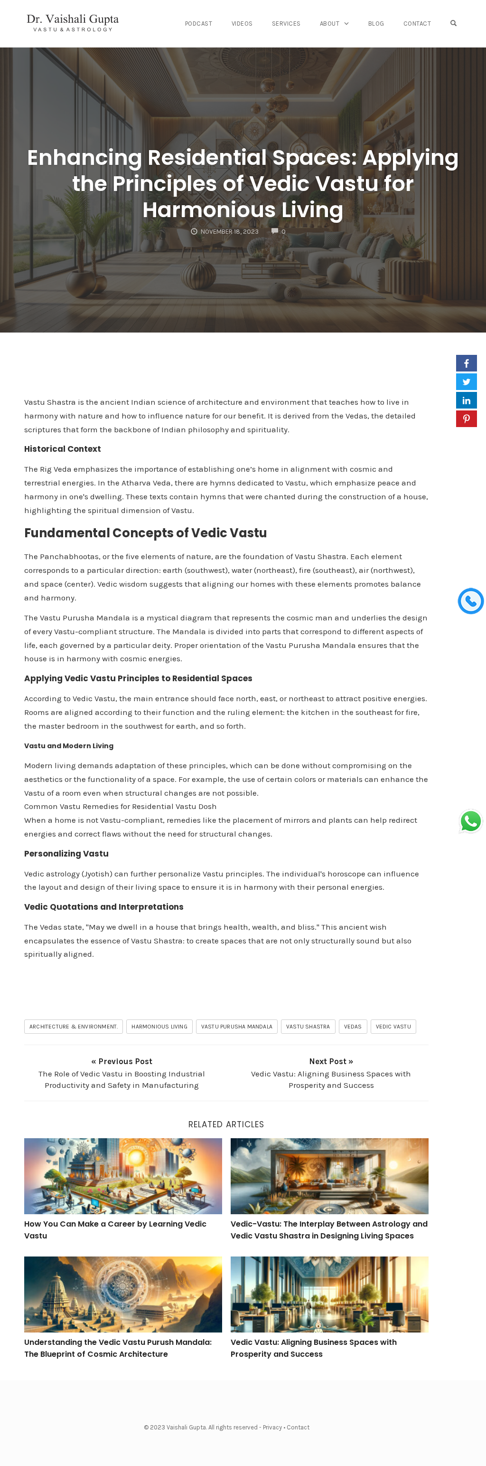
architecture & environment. (73, 1026)
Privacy (272, 1427)
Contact (417, 23)
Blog (376, 23)
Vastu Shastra (308, 1026)
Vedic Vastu (393, 1026)
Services (286, 23)
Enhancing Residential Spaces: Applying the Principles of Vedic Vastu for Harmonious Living (243, 184)
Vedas (353, 1026)
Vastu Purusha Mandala (236, 1026)
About (330, 23)
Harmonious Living (159, 1026)
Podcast (199, 23)
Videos (242, 23)
